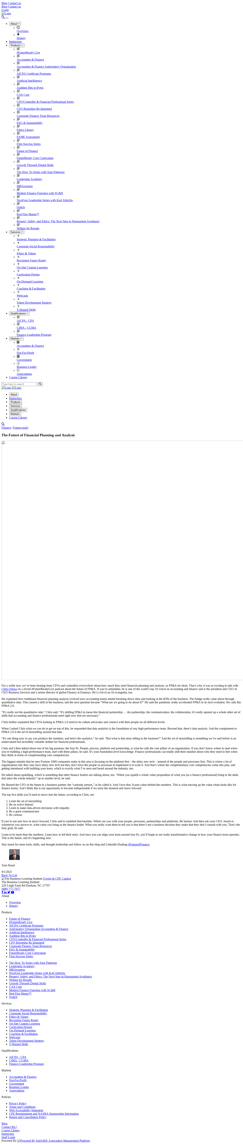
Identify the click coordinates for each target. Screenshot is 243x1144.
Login (5, 10)
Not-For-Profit (25, 352)
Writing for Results (28, 228)
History (21, 38)
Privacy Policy (18, 1103)
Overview (23, 31)
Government (24, 359)
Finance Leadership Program (34, 334)
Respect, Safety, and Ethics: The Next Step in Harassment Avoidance (58, 221)
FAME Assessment (28, 137)
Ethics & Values (26, 253)
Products (16, 45)
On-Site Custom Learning (32, 267)
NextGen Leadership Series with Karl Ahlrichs (45, 200)
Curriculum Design (28, 274)
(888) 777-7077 (11, 888)
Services (16, 232)
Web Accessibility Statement (26, 1110)
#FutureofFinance (138, 844)
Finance (6, 427)
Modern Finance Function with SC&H (40, 193)
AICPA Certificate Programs (34, 73)
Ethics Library (25, 130)
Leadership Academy (29, 179)
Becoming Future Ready (31, 260)
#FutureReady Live (28, 52)
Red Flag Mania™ (28, 214)
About (14, 23)
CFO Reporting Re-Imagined (34, 108)
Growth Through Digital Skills (35, 165)
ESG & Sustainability (30, 122)
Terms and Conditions (22, 1106)
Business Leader (26, 366)
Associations (24, 374)
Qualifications (18, 313)
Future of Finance (27, 151)
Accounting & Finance (30, 59)
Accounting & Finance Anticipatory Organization (46, 66)
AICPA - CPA (25, 320)
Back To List (9, 875)
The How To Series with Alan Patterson (41, 172)
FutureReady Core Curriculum (35, 158)
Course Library (18, 377)
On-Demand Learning (30, 281)
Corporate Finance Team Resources (38, 115)
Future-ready (20, 427)
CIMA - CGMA (26, 327)
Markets (15, 338)
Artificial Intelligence (29, 80)
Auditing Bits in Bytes (30, 87)
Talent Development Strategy (34, 302)
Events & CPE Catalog (57, 878)
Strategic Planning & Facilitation (36, 239)
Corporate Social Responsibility (36, 246)
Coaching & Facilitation (31, 288)
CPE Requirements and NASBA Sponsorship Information (44, 1113)
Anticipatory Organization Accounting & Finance (38, 929)
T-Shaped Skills (26, 309)
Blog (4, 3)
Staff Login (8, 1137)
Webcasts (22, 295)
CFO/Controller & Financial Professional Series (45, 101)
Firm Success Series (29, 144)
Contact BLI (9, 1127)
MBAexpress (25, 186)
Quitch (21, 207)
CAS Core (23, 94)
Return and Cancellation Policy (28, 1117)
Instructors (15, 41)
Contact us (14, 3)
